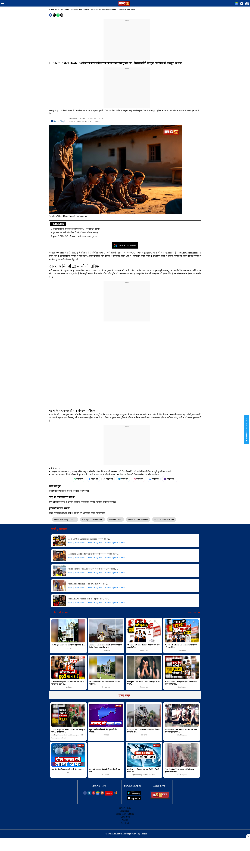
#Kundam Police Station (138, 519)
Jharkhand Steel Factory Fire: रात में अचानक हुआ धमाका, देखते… (93, 554)
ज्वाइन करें (79, 479)
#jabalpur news (115, 519)
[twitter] (89, 794)
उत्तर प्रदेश (144, 735)
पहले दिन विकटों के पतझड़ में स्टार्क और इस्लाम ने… (68, 769)
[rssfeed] (102, 794)
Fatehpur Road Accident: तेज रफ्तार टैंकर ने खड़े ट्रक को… (143, 731)
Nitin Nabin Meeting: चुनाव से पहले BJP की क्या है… (88, 584)
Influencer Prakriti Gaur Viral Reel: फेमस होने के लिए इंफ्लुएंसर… (181, 731)
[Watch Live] (160, 798)
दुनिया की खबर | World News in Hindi (144, 775)
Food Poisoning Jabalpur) (183, 414)
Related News (59, 612)
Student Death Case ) (63, 273)
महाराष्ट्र (106, 735)
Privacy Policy (125, 808)
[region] (126, 38)
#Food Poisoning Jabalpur (65, 519)
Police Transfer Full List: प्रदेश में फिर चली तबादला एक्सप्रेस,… (93, 569)
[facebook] (85, 794)
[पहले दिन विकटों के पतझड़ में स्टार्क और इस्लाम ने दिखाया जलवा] (68, 755)
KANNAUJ (106, 775)
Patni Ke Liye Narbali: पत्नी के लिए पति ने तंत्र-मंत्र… (89, 599)
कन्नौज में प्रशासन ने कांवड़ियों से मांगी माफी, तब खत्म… (104, 770)
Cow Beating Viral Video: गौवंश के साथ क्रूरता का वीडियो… (179, 770)
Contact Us (125, 817)
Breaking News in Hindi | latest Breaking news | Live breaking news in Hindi (96, 543)
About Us (125, 823)
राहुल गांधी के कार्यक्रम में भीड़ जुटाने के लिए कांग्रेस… (103, 731)
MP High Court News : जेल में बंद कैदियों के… (68, 645)
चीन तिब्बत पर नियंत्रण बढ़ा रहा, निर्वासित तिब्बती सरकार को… (143, 770)
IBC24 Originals (182, 735)
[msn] (115, 794)
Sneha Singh (59, 121)
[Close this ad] (248, 836)
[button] (2, 3)
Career (125, 820)
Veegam (144, 834)
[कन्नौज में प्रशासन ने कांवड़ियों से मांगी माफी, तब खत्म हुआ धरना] (106, 755)
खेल (68, 772)
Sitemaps (108, 793)
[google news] (98, 794)
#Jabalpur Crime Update (92, 519)
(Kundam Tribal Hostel (188, 253)
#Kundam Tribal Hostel (164, 519)
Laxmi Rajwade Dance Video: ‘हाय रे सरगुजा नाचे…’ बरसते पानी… (68, 731)
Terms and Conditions (125, 814)
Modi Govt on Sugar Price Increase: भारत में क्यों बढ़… (89, 539)
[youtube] (93, 794)
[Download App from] (134, 794)
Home (51, 9)
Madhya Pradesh (63, 9)
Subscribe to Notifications (246, 428)
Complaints (124, 811)
